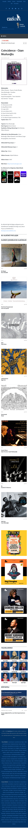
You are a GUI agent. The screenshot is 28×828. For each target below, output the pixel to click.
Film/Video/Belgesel (7, 754)
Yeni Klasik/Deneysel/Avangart (15, 777)
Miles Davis (16, 809)
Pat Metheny (8, 813)
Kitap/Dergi (5, 767)
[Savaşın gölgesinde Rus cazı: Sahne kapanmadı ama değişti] (14, 699)
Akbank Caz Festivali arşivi (8, 43)
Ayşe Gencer (21, 784)
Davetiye (16, 750)
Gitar (24, 756)
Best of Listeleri (4, 748)
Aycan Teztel (16, 784)
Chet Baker (11, 790)
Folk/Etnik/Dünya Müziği (16, 754)
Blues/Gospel (10, 748)
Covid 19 (12, 750)
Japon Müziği (18, 765)
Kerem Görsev (20, 805)
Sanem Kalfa (4, 815)
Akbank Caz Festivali (14, 744)
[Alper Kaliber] (5, 655)
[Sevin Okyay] (14, 655)
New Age (25, 771)
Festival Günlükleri (16, 752)
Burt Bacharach (14, 788)
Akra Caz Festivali (22, 744)
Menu (4, 36)
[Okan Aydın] (14, 677)
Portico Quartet (19, 813)
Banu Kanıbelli (13, 786)
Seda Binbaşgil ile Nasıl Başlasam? (13, 815)
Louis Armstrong (14, 807)
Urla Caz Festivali (23, 775)
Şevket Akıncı (8, 817)
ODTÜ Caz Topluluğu (14, 811)
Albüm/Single (4, 746)
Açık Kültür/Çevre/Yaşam (19, 742)
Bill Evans (24, 786)
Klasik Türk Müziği (16, 767)
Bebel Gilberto (19, 786)
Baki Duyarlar (7, 786)
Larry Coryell (8, 807)
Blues (24, 1)
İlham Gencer (16, 798)
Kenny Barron (9, 805)
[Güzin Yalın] (5, 677)
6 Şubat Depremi (11, 742)
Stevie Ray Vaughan (15, 817)
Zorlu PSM (23, 777)
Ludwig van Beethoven (21, 807)
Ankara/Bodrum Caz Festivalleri (13, 746)
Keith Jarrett (4, 805)
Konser (21, 767)
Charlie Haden (5, 790)
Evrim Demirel (21, 794)
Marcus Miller (4, 809)
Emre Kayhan (8, 794)
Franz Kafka (11, 796)
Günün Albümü (20, 758)
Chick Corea (15, 790)
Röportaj (12, 775)
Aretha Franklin (4, 784)
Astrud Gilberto (11, 784)
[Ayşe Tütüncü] (23, 666)
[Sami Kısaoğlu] (14, 666)
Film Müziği (23, 752)
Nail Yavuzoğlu (20, 809)
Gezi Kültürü (20, 756)
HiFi (11, 3)
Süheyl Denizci (22, 817)
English (8, 752)
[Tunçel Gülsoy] (5, 666)
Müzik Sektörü (20, 771)
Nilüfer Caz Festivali (5, 773)
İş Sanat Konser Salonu (8, 763)
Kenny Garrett (15, 805)
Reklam (9, 1)
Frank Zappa (6, 796)
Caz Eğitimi (17, 748)
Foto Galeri (16, 3)
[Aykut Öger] (23, 677)
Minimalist (15, 771)
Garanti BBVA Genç (14, 756)
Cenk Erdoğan (24, 788)
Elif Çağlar (21, 792)
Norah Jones (8, 811)
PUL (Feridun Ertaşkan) (19, 773)
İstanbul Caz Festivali (16, 763)
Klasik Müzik (19, 1)
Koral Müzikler (18, 769)
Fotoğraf (22, 754)
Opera (11, 773)
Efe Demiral (17, 792)
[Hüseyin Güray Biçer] (23, 655)
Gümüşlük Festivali (14, 758)
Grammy (8, 758)
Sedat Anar (21, 815)
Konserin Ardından (12, 769)
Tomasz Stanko (12, 819)
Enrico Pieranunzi (15, 794)
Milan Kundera (10, 809)
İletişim (13, 1)
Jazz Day (23, 765)
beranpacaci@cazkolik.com (8, 230)
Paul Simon (13, 813)
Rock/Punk (8, 775)
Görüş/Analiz (3, 758)
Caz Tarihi (6, 750)
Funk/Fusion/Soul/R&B (6, 756)
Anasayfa (4, 1)
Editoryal (20, 750)
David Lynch (20, 790)
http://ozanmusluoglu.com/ (15, 164)
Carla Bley (19, 788)
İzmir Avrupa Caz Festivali (11, 765)
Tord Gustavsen (23, 819)
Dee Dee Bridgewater (10, 792)
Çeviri (9, 750)
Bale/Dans (24, 746)
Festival (11, 752)
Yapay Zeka (7, 777)
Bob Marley (9, 788)
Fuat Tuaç (15, 796)
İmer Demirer (21, 798)
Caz (14, 748)
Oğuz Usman (21, 811)
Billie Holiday (3, 788)
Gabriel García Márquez (22, 796)
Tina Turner (7, 819)
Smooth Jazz (16, 775)
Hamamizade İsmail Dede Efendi (7, 798)
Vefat (3, 777)
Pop (13, 773)
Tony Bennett (17, 819)
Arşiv (20, 746)
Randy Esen (24, 813)
